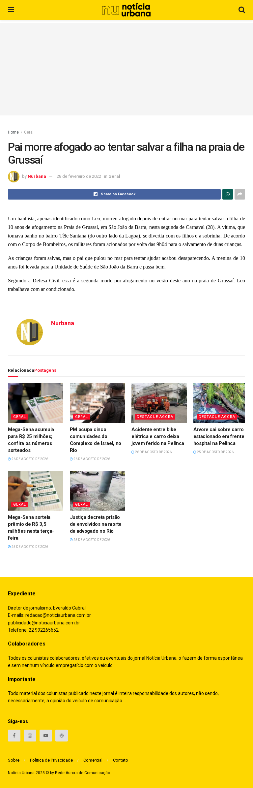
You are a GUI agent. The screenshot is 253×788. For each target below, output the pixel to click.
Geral (29, 132)
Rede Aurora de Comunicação (82, 773)
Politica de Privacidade (51, 760)
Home (13, 132)
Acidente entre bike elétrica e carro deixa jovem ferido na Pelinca (157, 436)
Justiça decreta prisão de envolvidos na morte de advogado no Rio (96, 524)
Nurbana (37, 176)
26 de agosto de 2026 (29, 459)
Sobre (13, 760)
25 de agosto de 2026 (215, 452)
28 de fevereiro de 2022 (79, 176)
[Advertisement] (126, 69)
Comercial (92, 760)
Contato (120, 760)
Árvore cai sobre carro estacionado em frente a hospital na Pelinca (220, 436)
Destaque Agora (155, 417)
